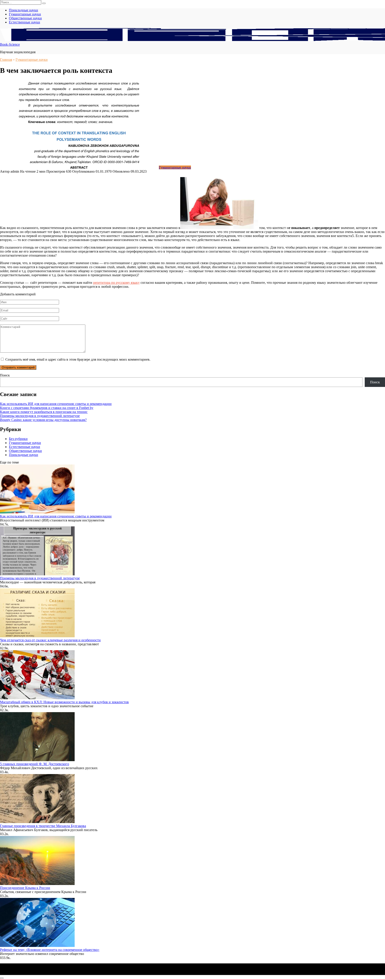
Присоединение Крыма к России (25, 888)
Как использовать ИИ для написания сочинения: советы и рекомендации (56, 404)
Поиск (5, 375)
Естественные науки (24, 22)
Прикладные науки (23, 10)
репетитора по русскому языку (116, 282)
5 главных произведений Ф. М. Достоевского (34, 764)
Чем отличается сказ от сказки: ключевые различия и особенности (50, 640)
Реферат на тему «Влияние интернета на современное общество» (49, 950)
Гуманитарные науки (25, 14)
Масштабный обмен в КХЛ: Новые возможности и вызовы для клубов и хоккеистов (64, 702)
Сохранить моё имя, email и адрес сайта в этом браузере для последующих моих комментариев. (77, 359)
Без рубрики (18, 439)
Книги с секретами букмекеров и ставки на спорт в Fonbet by (46, 408)
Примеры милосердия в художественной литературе (40, 416)
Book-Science (10, 44)
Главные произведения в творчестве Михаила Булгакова (43, 826)
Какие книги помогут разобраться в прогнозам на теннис (44, 412)
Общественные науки (25, 18)
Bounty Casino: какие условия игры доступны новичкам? (43, 420)
